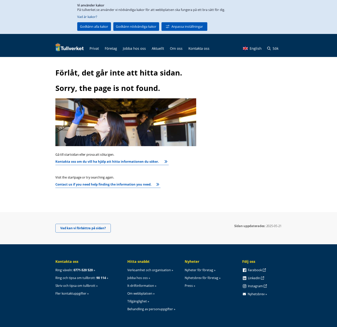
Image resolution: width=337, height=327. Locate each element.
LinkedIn (254, 278)
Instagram (256, 286)
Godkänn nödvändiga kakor (136, 26)
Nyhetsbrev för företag (201, 278)
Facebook (255, 270)
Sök (275, 48)
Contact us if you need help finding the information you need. (103, 184)
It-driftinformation (140, 285)
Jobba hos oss (137, 278)
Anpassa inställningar (187, 26)
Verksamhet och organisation (149, 270)
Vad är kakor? (87, 17)
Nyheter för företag (199, 270)
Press (189, 285)
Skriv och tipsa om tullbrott (75, 285)
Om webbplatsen (139, 293)
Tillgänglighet (137, 301)
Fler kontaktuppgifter (70, 293)
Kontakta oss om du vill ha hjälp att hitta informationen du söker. (107, 161)
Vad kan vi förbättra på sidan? (85, 228)
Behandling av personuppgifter (150, 309)
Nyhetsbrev (256, 294)
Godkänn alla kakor (94, 26)
